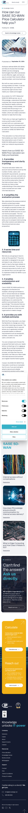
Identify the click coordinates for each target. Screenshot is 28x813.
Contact (4, 768)
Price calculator (6, 752)
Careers (4, 744)
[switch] (24, 406)
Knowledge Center (7, 755)
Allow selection (14, 432)
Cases (4, 736)
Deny (14, 437)
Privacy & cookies (7, 776)
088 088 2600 (9, 795)
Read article (6, 482)
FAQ (3, 771)
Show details (19, 422)
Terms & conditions (7, 773)
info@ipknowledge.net (11, 792)
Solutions (4, 734)
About (3, 739)
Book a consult (6, 757)
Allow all (14, 426)
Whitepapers (5, 760)
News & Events (6, 742)
